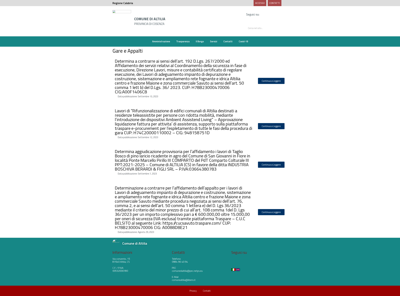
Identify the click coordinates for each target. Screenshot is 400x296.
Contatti (227, 41)
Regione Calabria (122, 3)
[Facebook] (271, 14)
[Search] (282, 28)
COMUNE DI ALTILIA (149, 19)
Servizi (213, 41)
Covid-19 (243, 41)
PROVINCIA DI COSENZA (149, 23)
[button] (260, 3)
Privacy (193, 291)
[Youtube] (278, 14)
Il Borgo (200, 41)
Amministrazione (161, 41)
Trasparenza (183, 41)
